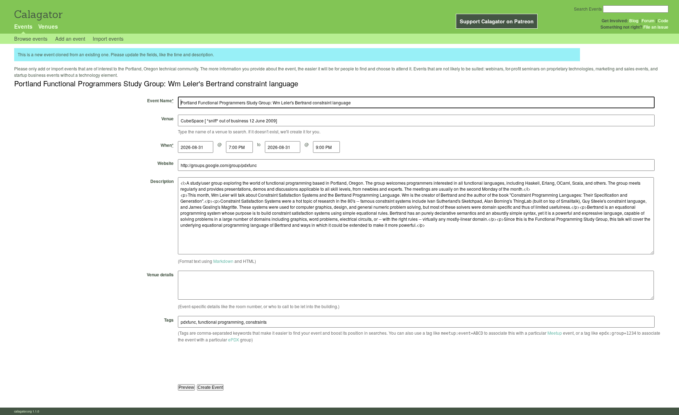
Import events (108, 38)
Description (162, 181)
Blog (633, 20)
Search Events (588, 9)
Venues (48, 26)
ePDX (233, 339)
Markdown (223, 261)
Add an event (70, 38)
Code (663, 20)
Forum (648, 20)
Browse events (30, 38)
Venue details (160, 274)
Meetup (554, 333)
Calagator (38, 14)
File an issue (655, 27)
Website (165, 163)
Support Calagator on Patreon (497, 21)
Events (23, 26)
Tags (169, 320)
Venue (167, 118)
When (167, 145)
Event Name (160, 100)
